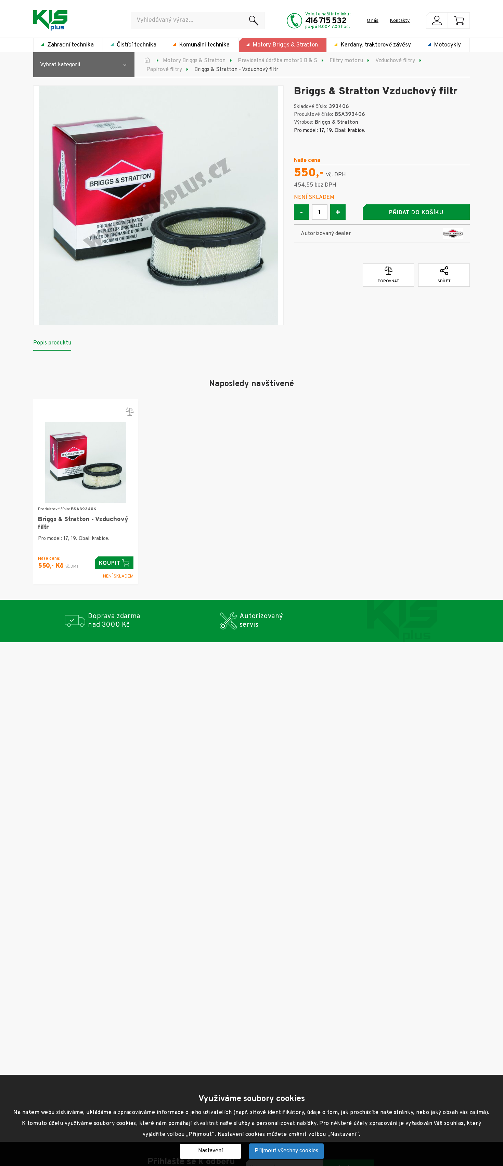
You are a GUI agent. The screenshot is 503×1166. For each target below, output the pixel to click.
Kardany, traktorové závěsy (375, 45)
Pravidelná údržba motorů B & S (277, 61)
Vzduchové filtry (395, 61)
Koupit (109, 563)
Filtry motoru (346, 61)
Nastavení (210, 1151)
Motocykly (447, 45)
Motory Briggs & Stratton (285, 45)
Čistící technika (136, 45)
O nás (372, 21)
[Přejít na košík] (458, 20)
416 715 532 (325, 21)
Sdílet (444, 281)
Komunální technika (204, 45)
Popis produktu (52, 343)
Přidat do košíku (416, 212)
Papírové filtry (164, 69)
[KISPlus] (50, 20)
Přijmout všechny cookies (286, 1151)
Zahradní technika (70, 45)
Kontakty (400, 21)
